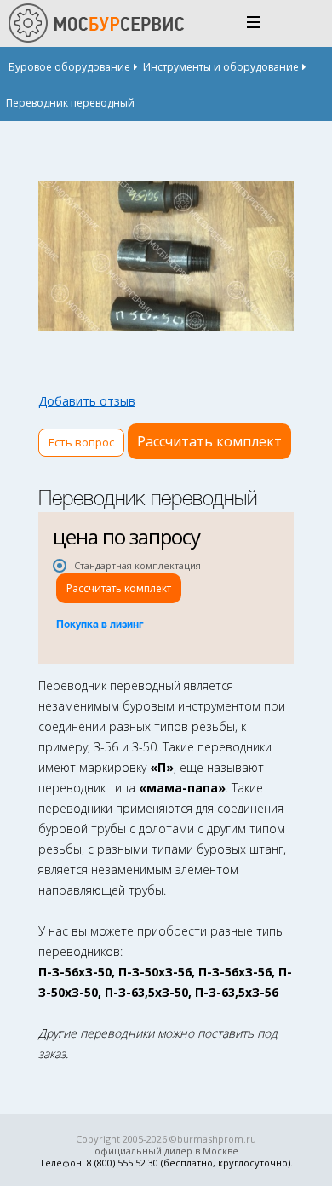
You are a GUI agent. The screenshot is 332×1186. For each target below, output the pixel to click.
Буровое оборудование (69, 67)
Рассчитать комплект (209, 441)
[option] (166, 256)
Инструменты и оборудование (221, 67)
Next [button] (278, 256)
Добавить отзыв (86, 401)
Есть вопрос (81, 442)
